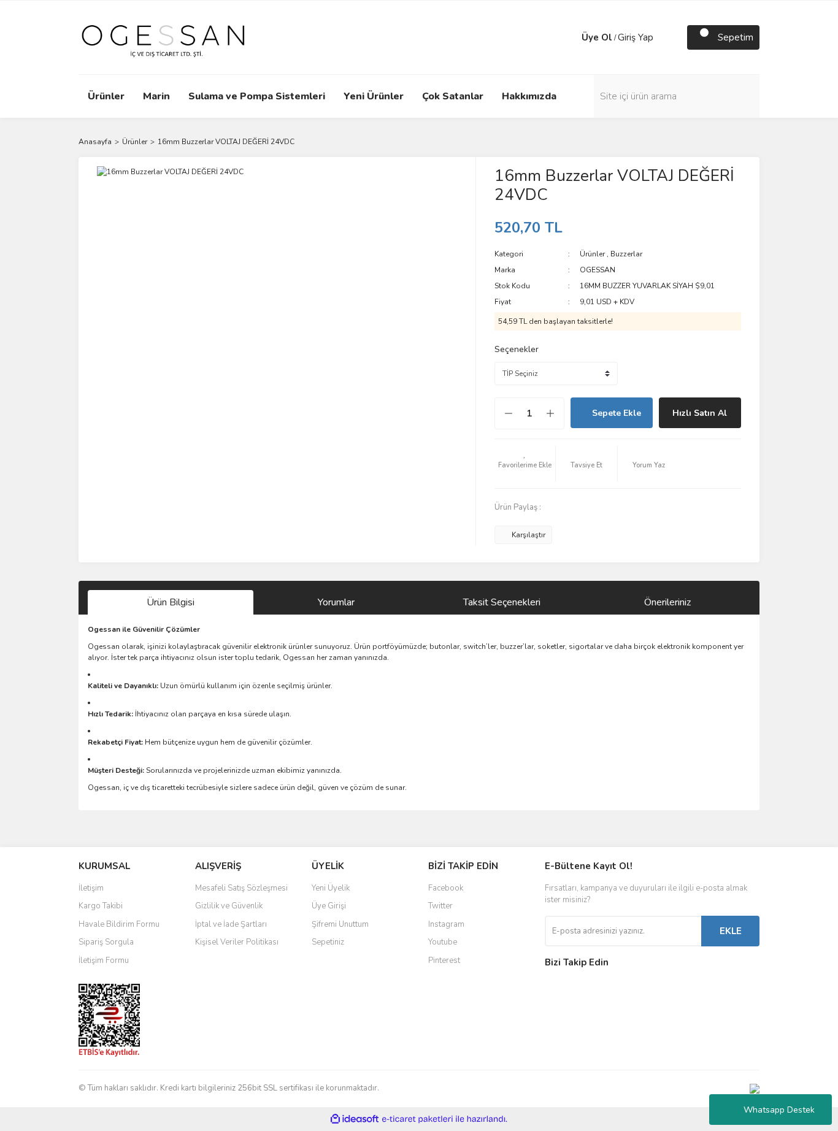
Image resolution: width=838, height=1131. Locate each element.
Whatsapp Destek (779, 1110)
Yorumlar (336, 602)
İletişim (91, 888)
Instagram (446, 924)
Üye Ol (597, 37)
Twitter (440, 905)
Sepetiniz (328, 942)
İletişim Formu (104, 960)
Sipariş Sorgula (106, 942)
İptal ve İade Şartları (231, 924)
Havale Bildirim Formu (119, 924)
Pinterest (444, 960)
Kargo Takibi (101, 905)
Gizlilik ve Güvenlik (229, 905)
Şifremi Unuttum (340, 924)
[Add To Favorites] (525, 463)
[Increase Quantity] (556, 413)
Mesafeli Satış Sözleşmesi (241, 888)
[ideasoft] (354, 1119)
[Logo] (163, 37)
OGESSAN (597, 270)
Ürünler (592, 254)
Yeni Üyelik (331, 888)
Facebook (445, 888)
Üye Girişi (329, 905)
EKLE (731, 931)
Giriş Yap (635, 37)
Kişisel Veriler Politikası (237, 942)
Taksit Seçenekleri (501, 602)
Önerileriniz (667, 602)
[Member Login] (569, 37)
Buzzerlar (626, 254)
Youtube (442, 942)
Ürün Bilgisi (170, 602)
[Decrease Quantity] (502, 413)
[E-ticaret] (417, 1119)
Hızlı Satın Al (699, 413)
